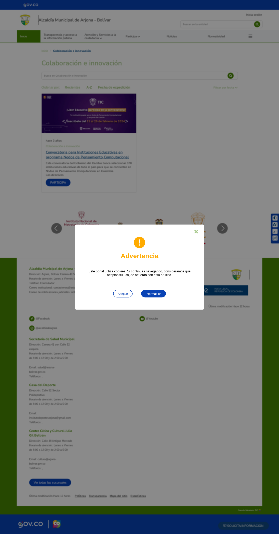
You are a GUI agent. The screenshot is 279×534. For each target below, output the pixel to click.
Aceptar (123, 293)
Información (153, 293)
